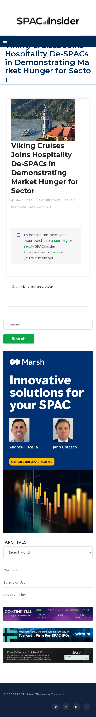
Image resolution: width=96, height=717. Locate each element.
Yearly (29, 246)
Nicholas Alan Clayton (37, 286)
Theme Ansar (61, 694)
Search (19, 339)
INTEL (66, 200)
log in (55, 252)
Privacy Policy (14, 594)
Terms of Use (14, 582)
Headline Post (48, 200)
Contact (10, 570)
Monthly (61, 240)
